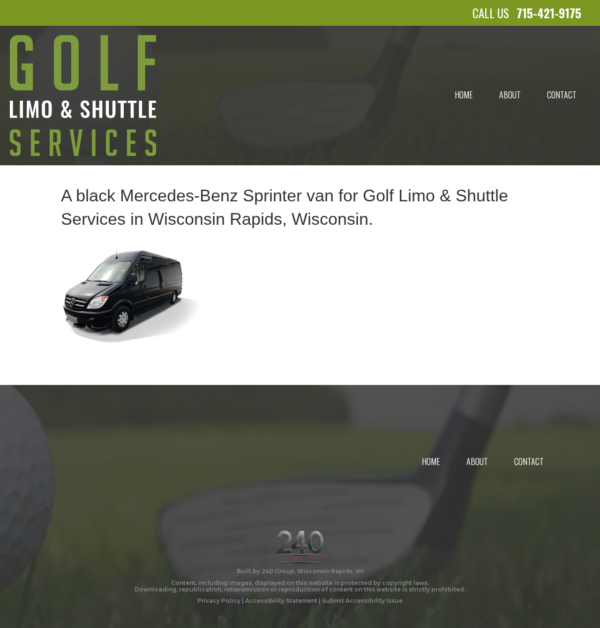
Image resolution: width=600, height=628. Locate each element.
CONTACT (562, 95)
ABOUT (510, 95)
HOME (464, 95)
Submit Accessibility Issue (362, 600)
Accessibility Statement (281, 600)
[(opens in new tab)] (300, 545)
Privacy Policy (218, 600)
